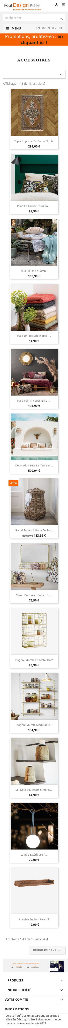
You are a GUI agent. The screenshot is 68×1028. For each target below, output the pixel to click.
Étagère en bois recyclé (34, 919)
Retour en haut (47, 950)
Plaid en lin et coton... (34, 271)
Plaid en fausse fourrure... (34, 206)
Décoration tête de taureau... (34, 465)
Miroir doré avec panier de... (34, 595)
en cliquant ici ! (42, 39)
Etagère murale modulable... (34, 725)
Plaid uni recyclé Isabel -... (34, 335)
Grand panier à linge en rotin (34, 530)
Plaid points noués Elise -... (34, 400)
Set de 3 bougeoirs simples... (34, 789)
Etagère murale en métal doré (34, 660)
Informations (17, 1009)
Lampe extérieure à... (34, 854)
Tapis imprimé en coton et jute (34, 141)
